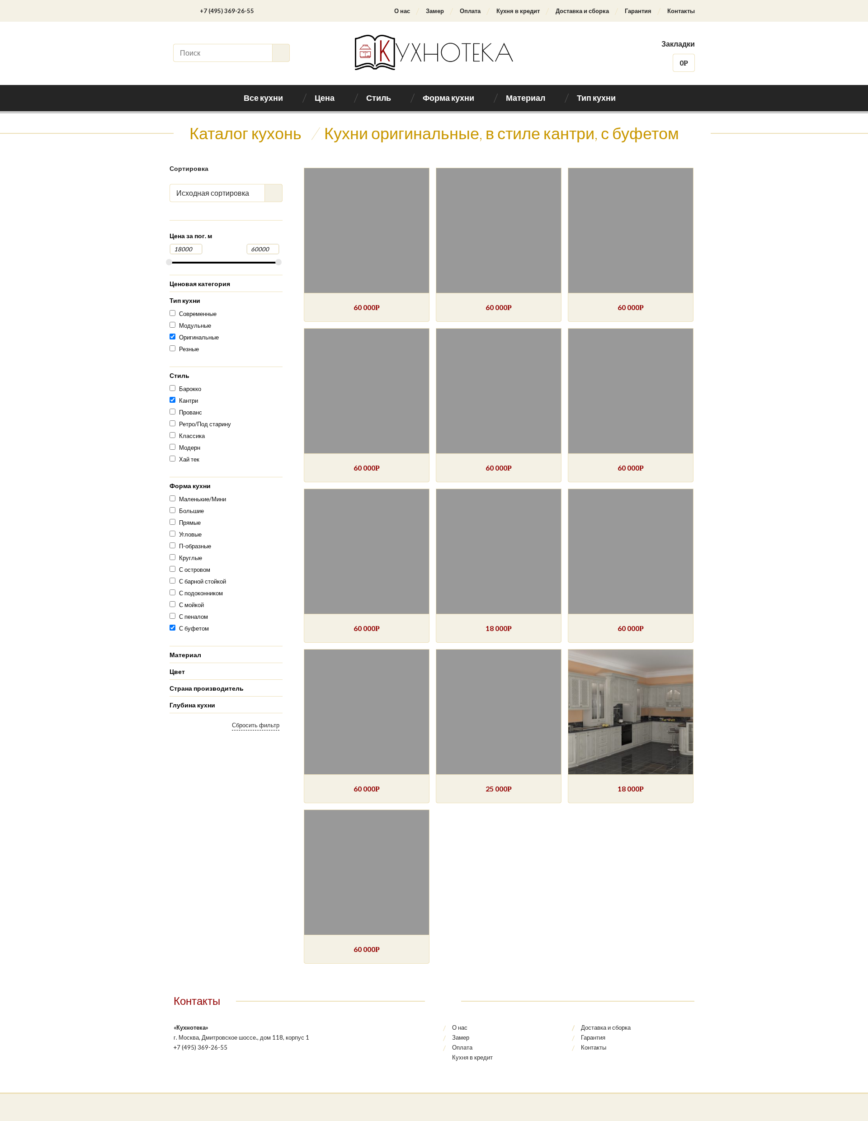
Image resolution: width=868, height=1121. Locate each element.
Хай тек (189, 459)
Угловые (190, 534)
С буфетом (194, 628)
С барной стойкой (202, 581)
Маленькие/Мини (202, 499)
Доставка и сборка (582, 10)
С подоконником (201, 593)
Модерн (189, 447)
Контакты (681, 10)
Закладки (678, 43)
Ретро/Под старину (205, 424)
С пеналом (193, 616)
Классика (192, 435)
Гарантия (638, 10)
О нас (402, 10)
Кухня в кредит (518, 10)
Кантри (188, 400)
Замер (435, 10)
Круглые (190, 557)
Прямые (190, 522)
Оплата (470, 10)
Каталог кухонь (245, 133)
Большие (191, 510)
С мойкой (191, 604)
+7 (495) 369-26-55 (227, 10)
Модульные (195, 325)
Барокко (190, 388)
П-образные (195, 546)
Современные (198, 313)
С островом (194, 569)
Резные (189, 349)
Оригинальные (199, 337)
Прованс (190, 412)
